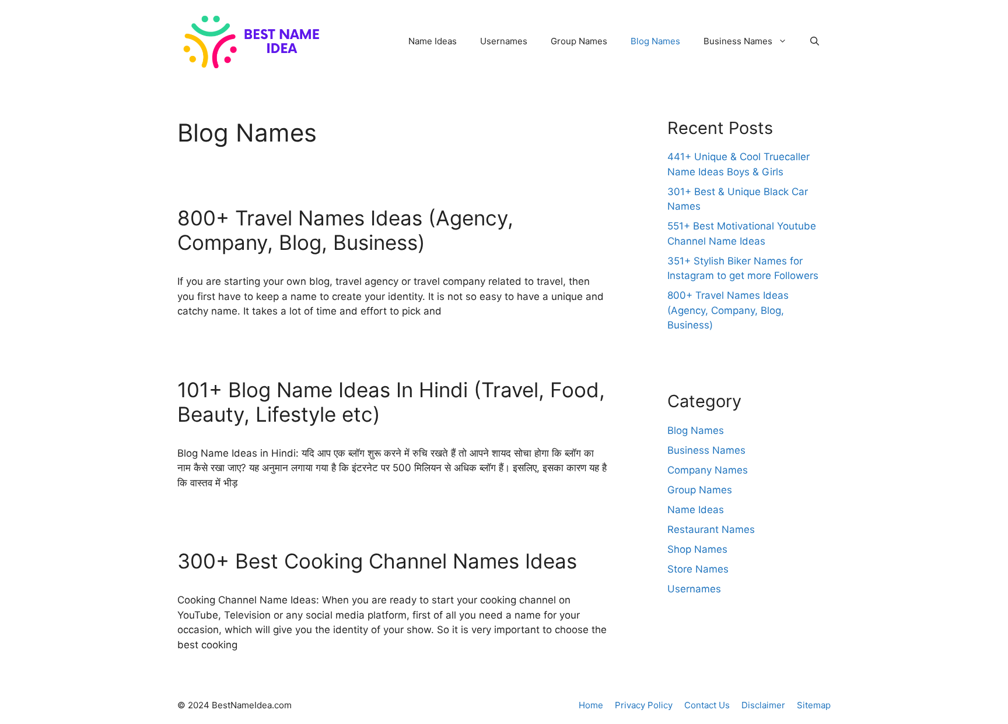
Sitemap (814, 705)
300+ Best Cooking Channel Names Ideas (377, 561)
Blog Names (655, 41)
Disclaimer (763, 705)
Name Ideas (432, 41)
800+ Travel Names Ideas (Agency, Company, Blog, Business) (345, 230)
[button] (815, 41)
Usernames (503, 41)
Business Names (738, 41)
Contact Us (707, 705)
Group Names (579, 41)
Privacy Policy (644, 705)
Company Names (707, 470)
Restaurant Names (711, 529)
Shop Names (697, 549)
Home (591, 705)
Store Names (698, 569)
